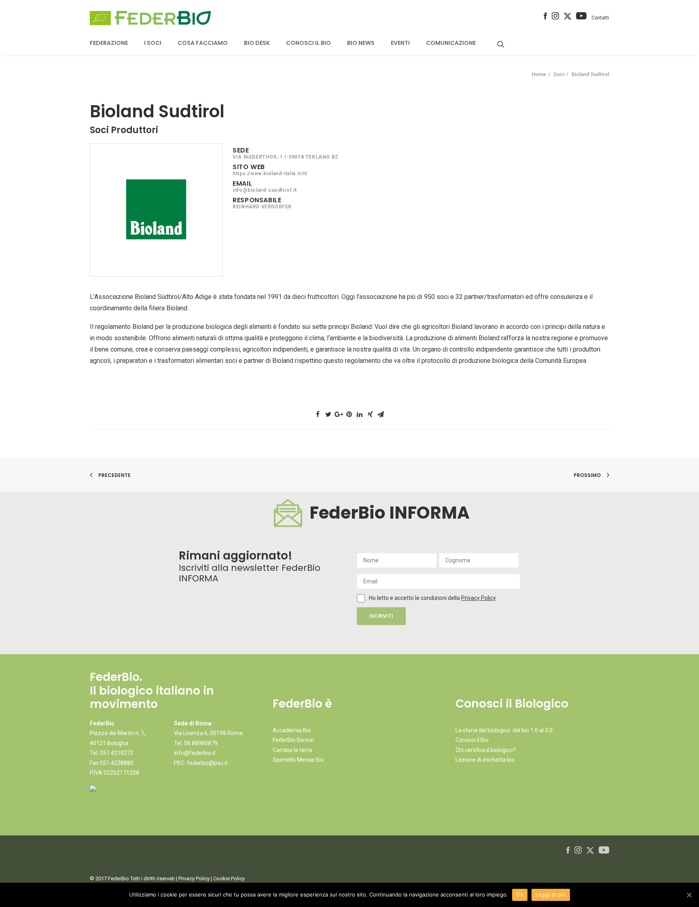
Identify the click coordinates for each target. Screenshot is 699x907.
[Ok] (689, 895)
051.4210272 (116, 753)
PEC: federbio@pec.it (201, 763)
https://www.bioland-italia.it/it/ (270, 173)
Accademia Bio (292, 730)
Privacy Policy (478, 598)
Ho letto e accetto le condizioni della (415, 598)
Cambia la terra (292, 750)
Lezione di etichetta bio (485, 760)
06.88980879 (201, 743)
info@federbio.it (195, 753)
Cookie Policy (229, 878)
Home (539, 74)
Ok (519, 894)
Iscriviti (381, 615)
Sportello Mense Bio (298, 760)
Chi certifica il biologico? (485, 750)
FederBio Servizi (293, 740)
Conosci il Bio (472, 740)
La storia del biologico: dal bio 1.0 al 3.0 (504, 730)
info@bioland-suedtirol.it (265, 190)
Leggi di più (551, 894)
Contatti (600, 18)
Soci (558, 74)
